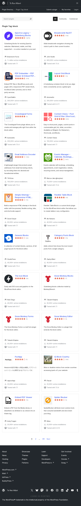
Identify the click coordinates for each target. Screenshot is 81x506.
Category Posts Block (64, 235)
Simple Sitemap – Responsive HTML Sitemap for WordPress (25, 196)
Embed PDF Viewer (23, 397)
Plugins (24, 459)
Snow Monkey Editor (63, 316)
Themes (25, 455)
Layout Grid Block (62, 73)
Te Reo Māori (12, 490)
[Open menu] (77, 3)
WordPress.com (9, 470)
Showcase (26, 452)
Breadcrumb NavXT (63, 33)
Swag (64, 463)
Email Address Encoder (25, 154)
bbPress (6, 477)
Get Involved (66, 452)
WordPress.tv (48, 463)
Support (45, 455)
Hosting (5, 459)
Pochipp (18, 357)
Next (48, 439)
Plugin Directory (7, 9)
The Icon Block (21, 276)
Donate (65, 459)
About (4, 452)
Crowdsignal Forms (23, 114)
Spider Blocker (60, 397)
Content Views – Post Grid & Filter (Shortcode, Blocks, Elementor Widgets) (65, 115)
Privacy (5, 463)
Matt (5, 473)
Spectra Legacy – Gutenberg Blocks (23, 34)
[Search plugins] (31, 19)
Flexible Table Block (63, 195)
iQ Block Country (61, 357)
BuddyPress (8, 481)
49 (43, 439)
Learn (44, 452)
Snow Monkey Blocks (63, 276)
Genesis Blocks (22, 235)
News (4, 455)
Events (64, 455)
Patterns (25, 463)
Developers (46, 459)
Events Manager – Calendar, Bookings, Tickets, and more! (63, 155)
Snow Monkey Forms (24, 316)
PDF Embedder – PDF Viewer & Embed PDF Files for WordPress (24, 74)
